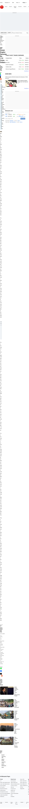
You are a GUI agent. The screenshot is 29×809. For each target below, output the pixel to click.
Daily (3, 782)
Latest (9, 32)
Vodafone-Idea (8, 66)
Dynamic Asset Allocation (14, 793)
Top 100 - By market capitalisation (5, 793)
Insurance (20, 6)
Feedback (21, 802)
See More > (26, 71)
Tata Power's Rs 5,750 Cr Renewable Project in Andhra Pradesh (16, 742)
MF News (21, 787)
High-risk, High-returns (14, 782)
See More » (26, 88)
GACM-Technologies (9, 64)
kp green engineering (3, 755)
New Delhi (1, 70)
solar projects (3, 757)
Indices (6, 6)
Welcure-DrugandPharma (10, 69)
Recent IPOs (2, 788)
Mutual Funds (15, 7)
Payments (7, 2)
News (17, 2)
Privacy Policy (12, 803)
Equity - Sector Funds (23, 782)
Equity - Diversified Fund (23, 785)
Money (24, 2)
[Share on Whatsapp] (1, 668)
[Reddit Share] (1, 675)
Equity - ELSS (22, 779)
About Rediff (1, 803)
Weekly (6, 782)
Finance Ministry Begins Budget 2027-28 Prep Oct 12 (22, 82)
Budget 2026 (22, 788)
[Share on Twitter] (1, 673)
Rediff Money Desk (1, 67)
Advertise (6, 802)
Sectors (10, 6)
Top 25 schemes (13, 780)
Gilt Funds (12, 787)
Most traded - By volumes (4, 791)
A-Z (0, 780)
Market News (3, 32)
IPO (0, 787)
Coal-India (7, 62)
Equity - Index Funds (23, 780)
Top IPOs (3, 787)
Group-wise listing (3, 785)
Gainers (25, 6)
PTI (0, 625)
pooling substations (4, 760)
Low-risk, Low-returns (14, 785)
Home (1, 2)
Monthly (8, 782)
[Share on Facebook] (1, 670)
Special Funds (13, 790)
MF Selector (12, 796)
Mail (13, 2)
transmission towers (4, 765)
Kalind (7, 60)
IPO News (5, 788)
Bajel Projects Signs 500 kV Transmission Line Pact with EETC (17, 728)
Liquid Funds (13, 791)
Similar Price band (2, 790)
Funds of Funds (13, 788)
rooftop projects (3, 763)
